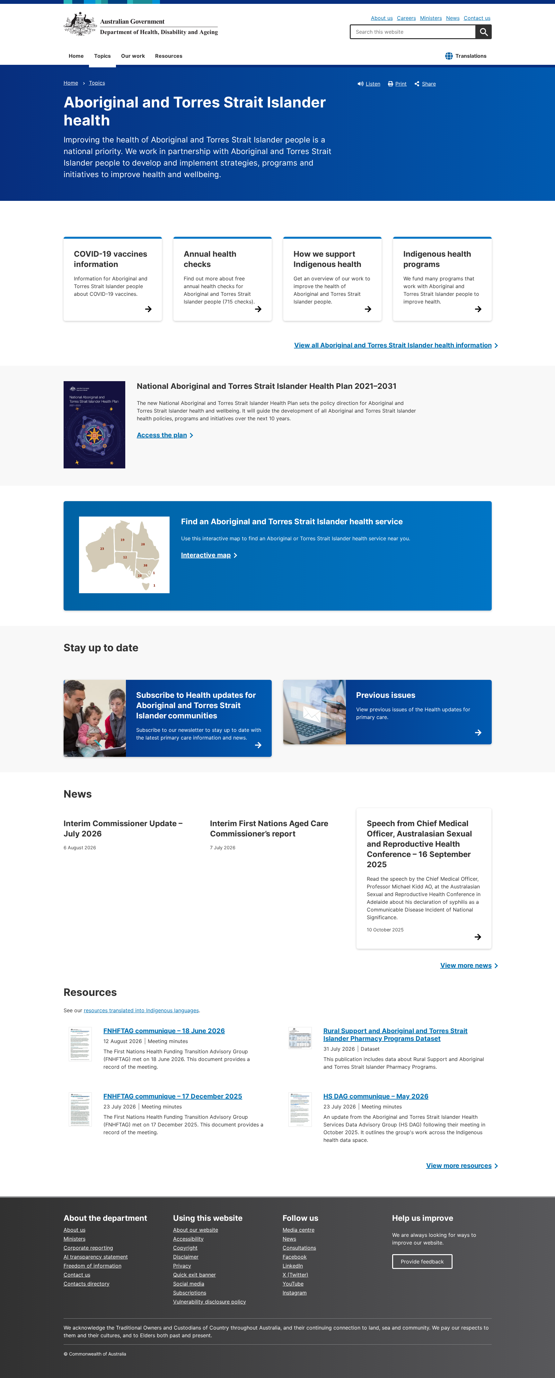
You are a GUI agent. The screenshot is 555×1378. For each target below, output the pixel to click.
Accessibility (188, 1239)
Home (76, 56)
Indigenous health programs (437, 259)
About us (382, 18)
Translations (471, 56)
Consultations (299, 1248)
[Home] (141, 24)
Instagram (295, 1292)
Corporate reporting (88, 1248)
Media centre (298, 1230)
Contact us (477, 18)
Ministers (431, 18)
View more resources (459, 1165)
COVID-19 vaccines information (110, 259)
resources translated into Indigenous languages (141, 1010)
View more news (466, 965)
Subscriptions (189, 1292)
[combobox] (413, 31)
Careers (406, 18)
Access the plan (162, 435)
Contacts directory (87, 1283)
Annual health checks (210, 259)
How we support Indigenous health (327, 259)
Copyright (185, 1248)
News (453, 18)
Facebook (295, 1257)
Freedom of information (92, 1265)
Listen (373, 84)
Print (401, 84)
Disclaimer (185, 1257)
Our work (133, 56)
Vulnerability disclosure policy (209, 1301)
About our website (195, 1230)
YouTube (293, 1283)
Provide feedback (422, 1261)
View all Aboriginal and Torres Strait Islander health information (393, 345)
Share (429, 84)
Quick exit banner (194, 1274)
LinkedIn (293, 1265)
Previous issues (385, 695)
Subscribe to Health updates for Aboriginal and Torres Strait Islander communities (196, 705)
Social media (188, 1283)
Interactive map (206, 555)
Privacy (182, 1265)
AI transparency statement (96, 1257)
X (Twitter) (295, 1274)
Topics (102, 56)
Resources (168, 56)
